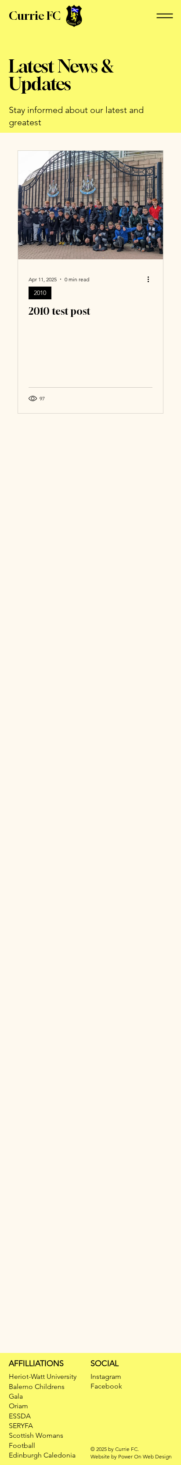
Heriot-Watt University (42, 1376)
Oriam (18, 1406)
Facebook (106, 1386)
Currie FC (35, 15)
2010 (40, 293)
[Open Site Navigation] (164, 16)
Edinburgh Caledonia (42, 1455)
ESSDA (20, 1416)
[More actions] (151, 279)
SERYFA (21, 1425)
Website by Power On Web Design (131, 1456)
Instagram (105, 1376)
